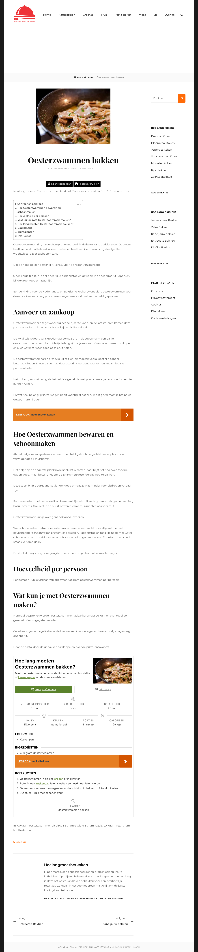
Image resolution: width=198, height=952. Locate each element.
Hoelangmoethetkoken (62, 168)
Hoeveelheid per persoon (33, 215)
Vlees (142, 14)
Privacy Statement (163, 297)
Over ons (157, 291)
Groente (88, 14)
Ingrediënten (25, 231)
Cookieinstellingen (163, 318)
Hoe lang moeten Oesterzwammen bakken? (45, 223)
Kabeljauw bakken (163, 234)
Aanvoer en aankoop (30, 203)
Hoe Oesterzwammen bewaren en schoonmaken (39, 209)
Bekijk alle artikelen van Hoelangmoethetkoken (83, 898)
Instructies (24, 235)
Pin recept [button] (105, 689)
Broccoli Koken (161, 136)
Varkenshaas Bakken (164, 220)
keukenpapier (26, 677)
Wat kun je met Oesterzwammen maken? (44, 219)
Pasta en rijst (123, 14)
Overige (170, 14)
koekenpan (42, 783)
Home (47, 14)
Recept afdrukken (88, 183)
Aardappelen (67, 14)
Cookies (156, 304)
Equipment (25, 227)
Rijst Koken (158, 170)
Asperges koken (161, 149)
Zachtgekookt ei (162, 176)
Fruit (104, 14)
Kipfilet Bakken (161, 247)
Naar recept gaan (61, 183)
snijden (58, 778)
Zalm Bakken (159, 227)
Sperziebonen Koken (164, 156)
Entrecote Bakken (163, 240)
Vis (155, 14)
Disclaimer (158, 311)
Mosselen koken (161, 163)
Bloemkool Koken (163, 143)
